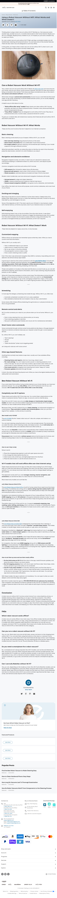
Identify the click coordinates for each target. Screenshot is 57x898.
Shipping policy (14, 891)
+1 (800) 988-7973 (8, 806)
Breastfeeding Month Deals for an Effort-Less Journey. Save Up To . (28, 4)
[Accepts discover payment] (35, 836)
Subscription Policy (44, 893)
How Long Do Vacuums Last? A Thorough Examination (20, 782)
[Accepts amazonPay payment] (12, 836)
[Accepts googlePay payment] (42, 836)
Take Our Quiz (8, 727)
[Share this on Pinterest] (11, 24)
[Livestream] (51, 7)
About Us (5, 891)
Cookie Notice (33, 893)
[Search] (46, 7)
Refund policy (24, 891)
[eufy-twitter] (8, 874)
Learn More (7, 742)
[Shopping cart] (48, 7)
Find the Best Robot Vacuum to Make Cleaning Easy (19, 770)
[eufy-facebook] (5, 874)
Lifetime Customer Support (34, 813)
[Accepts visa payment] (27, 841)
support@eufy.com (9, 820)
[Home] (8, 7)
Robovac (15, 14)
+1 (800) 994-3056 (8, 813)
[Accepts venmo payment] (20, 841)
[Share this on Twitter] (3, 24)
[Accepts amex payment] (20, 836)
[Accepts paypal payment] (5, 841)
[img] (5, 836)
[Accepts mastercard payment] (50, 836)
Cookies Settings (12, 893)
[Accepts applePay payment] (27, 836)
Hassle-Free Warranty (33, 810)
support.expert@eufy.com (13, 823)
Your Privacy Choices (46, 891)
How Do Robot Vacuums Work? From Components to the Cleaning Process (27, 788)
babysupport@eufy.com (13, 821)
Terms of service (23, 893)
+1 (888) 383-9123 (8, 816)
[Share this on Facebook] (7, 24)
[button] (44, 805)
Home (3, 14)
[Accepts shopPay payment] (12, 841)
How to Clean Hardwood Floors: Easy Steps (16, 776)
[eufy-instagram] (2, 874)
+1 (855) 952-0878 (8, 809)
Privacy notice (34, 891)
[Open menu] (54, 7)
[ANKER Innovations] (49, 1)
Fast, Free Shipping (32, 803)
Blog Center (9, 14)
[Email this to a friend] (15, 24)
